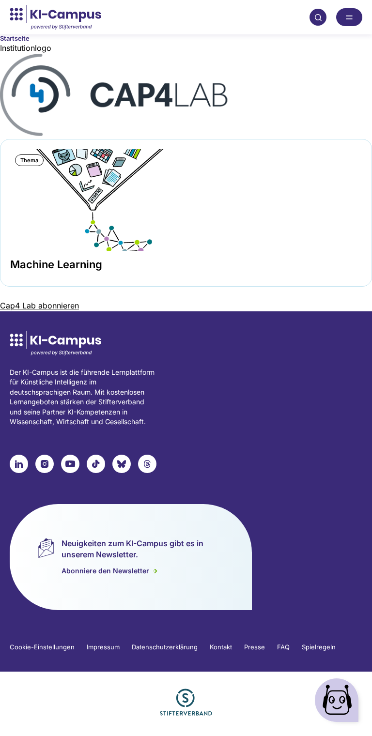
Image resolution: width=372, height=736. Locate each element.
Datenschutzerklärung (165, 647)
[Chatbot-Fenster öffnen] (338, 702)
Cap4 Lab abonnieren (39, 305)
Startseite (15, 38)
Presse (254, 647)
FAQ (283, 647)
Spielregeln (319, 647)
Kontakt (221, 647)
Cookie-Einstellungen (42, 647)
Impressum (103, 647)
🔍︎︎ (318, 17)
